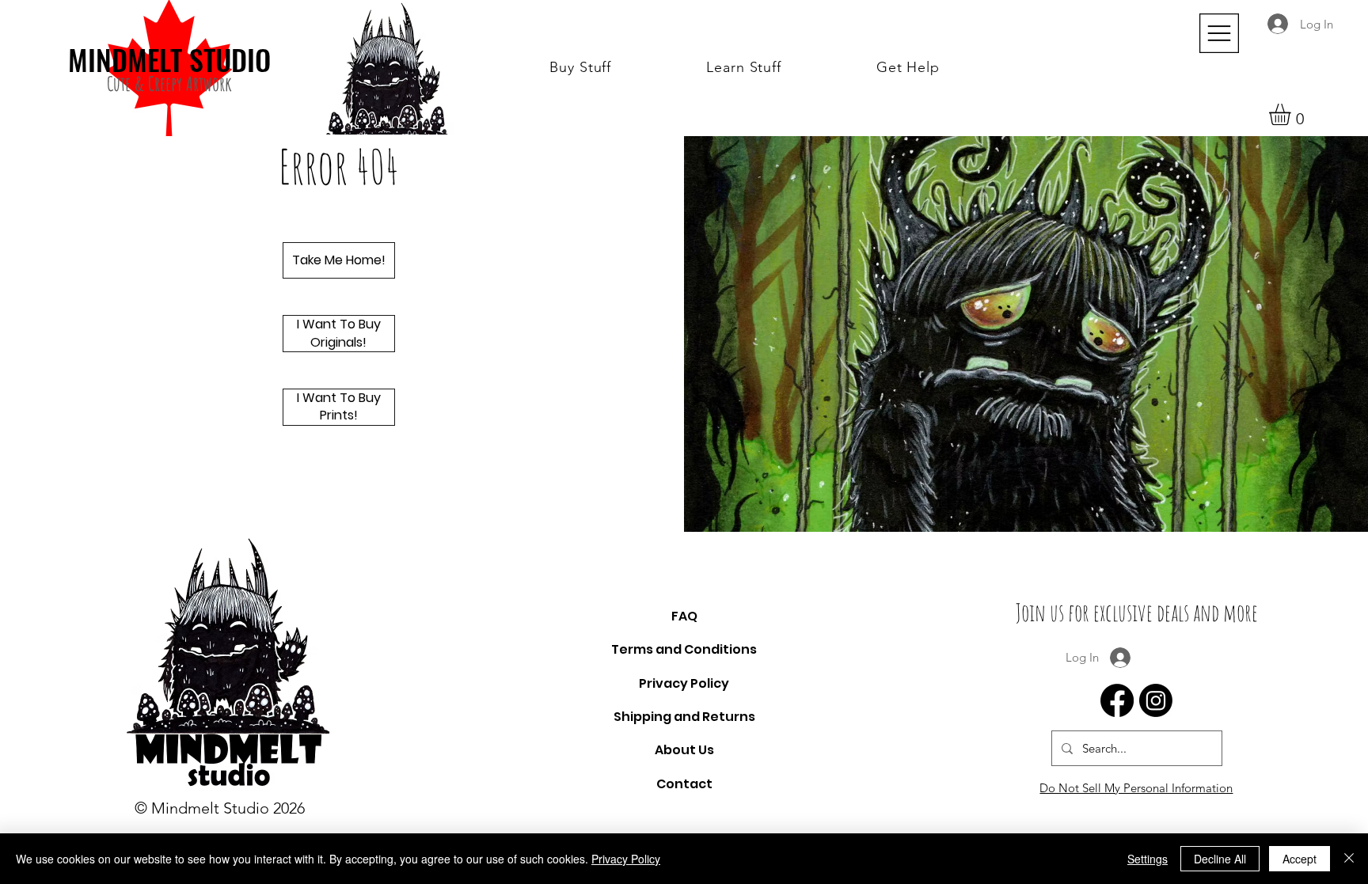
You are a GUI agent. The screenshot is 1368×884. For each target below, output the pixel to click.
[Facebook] (1117, 700)
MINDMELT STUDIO (169, 59)
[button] (580, 67)
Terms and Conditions (684, 649)
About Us (684, 750)
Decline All (1220, 859)
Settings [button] (1147, 859)
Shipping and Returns (684, 717)
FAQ (684, 616)
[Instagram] (1155, 700)
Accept (1299, 859)
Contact (684, 784)
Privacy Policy (684, 683)
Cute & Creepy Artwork (169, 83)
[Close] (1349, 858)
